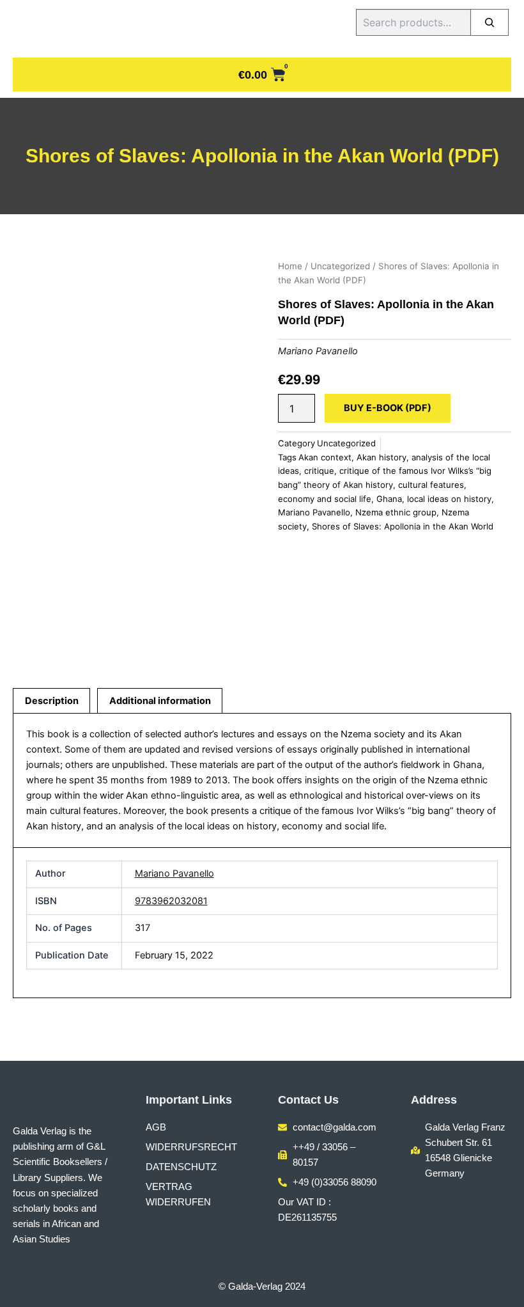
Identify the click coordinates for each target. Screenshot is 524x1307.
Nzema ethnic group (395, 512)
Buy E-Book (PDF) (387, 408)
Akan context (324, 457)
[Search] (489, 22)
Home (290, 266)
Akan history (381, 457)
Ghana (389, 499)
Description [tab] (52, 701)
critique (319, 471)
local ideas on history (449, 499)
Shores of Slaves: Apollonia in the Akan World (402, 526)
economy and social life (324, 499)
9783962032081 (171, 901)
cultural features (431, 485)
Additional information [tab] (160, 701)
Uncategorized (340, 266)
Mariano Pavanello (318, 351)
